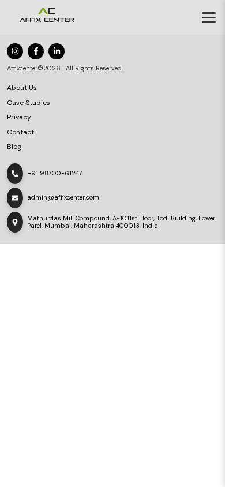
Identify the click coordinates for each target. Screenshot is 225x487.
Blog (14, 147)
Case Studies (28, 103)
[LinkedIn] (56, 51)
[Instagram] (15, 51)
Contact (20, 132)
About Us (22, 88)
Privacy (19, 117)
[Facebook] (36, 51)
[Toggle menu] (209, 17)
